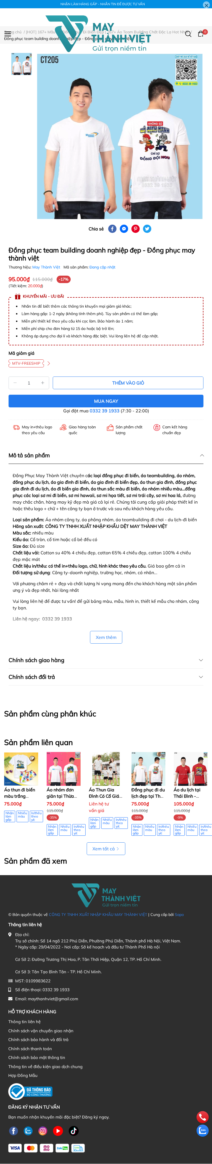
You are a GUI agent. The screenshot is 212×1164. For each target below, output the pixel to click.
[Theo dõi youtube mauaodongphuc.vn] (58, 1131)
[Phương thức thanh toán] (46, 1148)
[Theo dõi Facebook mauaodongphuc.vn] (13, 1131)
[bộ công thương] (30, 1091)
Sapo (179, 914)
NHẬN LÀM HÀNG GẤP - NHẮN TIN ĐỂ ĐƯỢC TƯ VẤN (102, 4)
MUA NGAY (106, 401)
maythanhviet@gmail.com (53, 998)
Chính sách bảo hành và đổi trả (38, 1039)
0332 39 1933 (105, 410)
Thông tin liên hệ (24, 1021)
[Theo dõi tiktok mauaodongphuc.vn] (74, 1131)
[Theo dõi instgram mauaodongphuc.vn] (43, 1131)
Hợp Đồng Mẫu (23, 1075)
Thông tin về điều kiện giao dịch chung (45, 1066)
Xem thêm (106, 637)
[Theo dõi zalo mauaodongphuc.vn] (28, 1131)
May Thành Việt (46, 267)
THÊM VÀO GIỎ (128, 383)
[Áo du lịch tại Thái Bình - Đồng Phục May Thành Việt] (191, 769)
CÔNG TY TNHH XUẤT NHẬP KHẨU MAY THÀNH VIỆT (98, 914)
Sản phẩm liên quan (38, 742)
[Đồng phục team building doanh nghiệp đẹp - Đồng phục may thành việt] (120, 136)
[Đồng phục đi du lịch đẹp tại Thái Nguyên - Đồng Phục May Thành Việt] (148, 769)
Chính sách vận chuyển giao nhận (40, 1030)
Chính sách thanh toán (30, 1048)
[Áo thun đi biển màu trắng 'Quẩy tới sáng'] (21, 769)
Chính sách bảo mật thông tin (36, 1057)
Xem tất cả (103, 848)
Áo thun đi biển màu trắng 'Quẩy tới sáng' (19, 796)
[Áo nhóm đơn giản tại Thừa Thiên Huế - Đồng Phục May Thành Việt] (64, 769)
